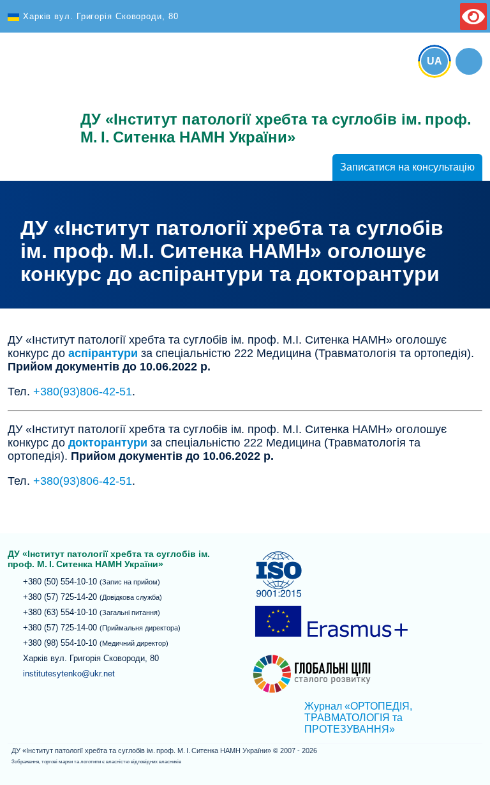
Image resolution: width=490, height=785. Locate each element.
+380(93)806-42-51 (82, 391)
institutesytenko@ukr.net (69, 673)
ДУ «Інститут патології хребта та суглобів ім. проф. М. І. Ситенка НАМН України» (36, 97)
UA (434, 61)
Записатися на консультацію (407, 167)
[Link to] (469, 61)
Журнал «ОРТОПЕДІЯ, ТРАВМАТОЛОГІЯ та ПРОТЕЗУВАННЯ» (358, 718)
